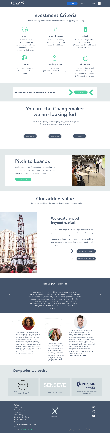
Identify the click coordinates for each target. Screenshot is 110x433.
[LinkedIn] (93, 407)
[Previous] (9, 295)
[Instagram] (93, 411)
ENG (20, 419)
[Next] (100, 295)
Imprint (16, 422)
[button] (99, 3)
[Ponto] (52, 308)
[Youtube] (93, 415)
